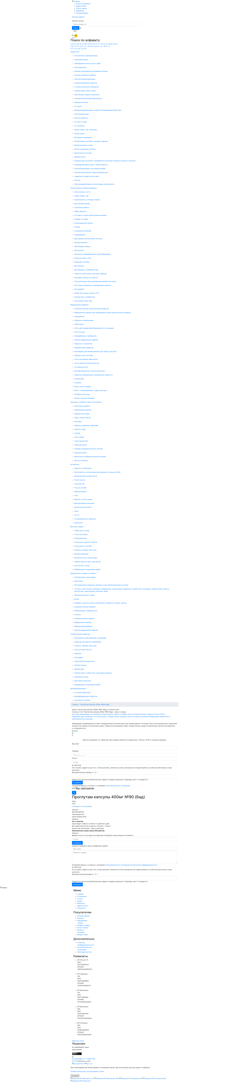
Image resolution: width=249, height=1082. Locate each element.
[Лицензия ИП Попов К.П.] (81, 1081)
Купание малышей (81, 554)
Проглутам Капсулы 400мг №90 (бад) (94, 704)
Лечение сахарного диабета (85, 75)
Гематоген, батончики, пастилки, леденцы (90, 274)
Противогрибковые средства (85, 83)
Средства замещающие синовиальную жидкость (93, 375)
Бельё (76, 599)
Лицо (76, 511)
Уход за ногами (80, 488)
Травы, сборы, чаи (81, 196)
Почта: (74, 758)
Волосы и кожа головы (83, 499)
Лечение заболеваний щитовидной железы (91, 71)
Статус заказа (81, 8)
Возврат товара (83, 925)
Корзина (80, 918)
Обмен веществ (80, 211)
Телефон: (75, 751)
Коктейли (78, 421)
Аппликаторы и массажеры (85, 577)
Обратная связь (78, 1041)
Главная (75, 704)
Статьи (80, 899)
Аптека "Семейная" (83, 4)
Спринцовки (79, 379)
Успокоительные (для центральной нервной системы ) (95, 281)
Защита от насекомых (83, 468)
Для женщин (79, 266)
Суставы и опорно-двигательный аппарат (90, 215)
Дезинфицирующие (78, 688)
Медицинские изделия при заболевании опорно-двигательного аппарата (102, 313)
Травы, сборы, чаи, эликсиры (85, 130)
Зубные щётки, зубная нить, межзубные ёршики (93, 673)
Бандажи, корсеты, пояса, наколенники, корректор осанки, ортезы (100, 603)
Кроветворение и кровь (83, 145)
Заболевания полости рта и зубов (87, 63)
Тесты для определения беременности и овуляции (94, 328)
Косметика (75, 464)
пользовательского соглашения (118, 865)
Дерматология (80, 157)
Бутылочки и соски (81, 565)
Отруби (77, 433)
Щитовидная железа (82, 246)
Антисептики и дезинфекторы (86, 56)
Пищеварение (79, 235)
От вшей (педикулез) (82, 692)
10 (85, 49)
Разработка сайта (84, 1061)
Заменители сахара (81, 414)
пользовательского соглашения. (118, 786)
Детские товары (77, 527)
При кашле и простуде (83, 301)
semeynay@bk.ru (78, 1059)
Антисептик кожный (82, 700)
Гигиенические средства (80, 634)
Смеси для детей (81, 441)
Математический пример (81, 772)
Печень (77, 227)
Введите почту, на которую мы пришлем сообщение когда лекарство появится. (103, 835)
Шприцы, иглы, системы (83, 355)
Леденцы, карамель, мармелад (86, 425)
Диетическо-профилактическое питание (90, 457)
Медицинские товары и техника (83, 573)
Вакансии (81, 903)
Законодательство (84, 952)
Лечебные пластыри (82, 394)
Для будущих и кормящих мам (86, 270)
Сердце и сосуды (81, 219)
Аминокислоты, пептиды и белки (87, 200)
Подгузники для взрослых (84, 661)
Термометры (79, 316)
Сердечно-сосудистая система (86, 176)
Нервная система (81, 102)
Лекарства (75, 52)
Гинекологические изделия (84, 607)
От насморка (79, 126)
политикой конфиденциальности (144, 865)
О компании (82, 896)
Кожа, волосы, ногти (82, 192)
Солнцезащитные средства (85, 519)
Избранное (80, 11)
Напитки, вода (79, 429)
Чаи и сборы (79, 437)
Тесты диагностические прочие (86, 363)
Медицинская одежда (82, 622)
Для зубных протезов (82, 681)
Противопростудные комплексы (86, 95)
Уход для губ (79, 484)
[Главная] (84, 1)
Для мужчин (79, 250)
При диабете (79, 289)
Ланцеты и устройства (83, 344)
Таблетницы (79, 324)
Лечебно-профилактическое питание (88, 449)
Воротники (78, 581)
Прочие (77, 180)
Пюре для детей (80, 445)
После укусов (79, 480)
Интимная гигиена (81, 677)
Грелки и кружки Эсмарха (84, 398)
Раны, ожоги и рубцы (82, 386)
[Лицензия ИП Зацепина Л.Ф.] (131, 1078)
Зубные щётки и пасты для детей (87, 562)
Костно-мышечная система (85, 149)
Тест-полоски (79, 332)
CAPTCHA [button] (77, 765)
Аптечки (77, 615)
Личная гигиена (80, 665)
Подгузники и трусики (83, 546)
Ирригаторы (79, 669)
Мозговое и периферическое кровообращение (92, 254)
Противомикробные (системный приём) (90, 169)
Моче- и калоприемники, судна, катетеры (90, 390)
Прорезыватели (80, 538)
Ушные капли (79, 133)
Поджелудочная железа (83, 223)
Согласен (74, 1076)
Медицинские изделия (79, 305)
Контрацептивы (80, 67)
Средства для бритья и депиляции (87, 642)
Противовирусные (81, 114)
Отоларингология (81, 367)
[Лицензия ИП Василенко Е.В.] (83, 1078)
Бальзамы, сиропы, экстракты (86, 277)
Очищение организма (82, 231)
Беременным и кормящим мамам (87, 569)
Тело (76, 495)
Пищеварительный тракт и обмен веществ (91, 165)
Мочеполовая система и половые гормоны (91, 141)
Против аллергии (81, 118)
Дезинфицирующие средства (85, 696)
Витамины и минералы (83, 137)
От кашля (78, 106)
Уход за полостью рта (83, 650)
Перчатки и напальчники (84, 320)
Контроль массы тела (82, 258)
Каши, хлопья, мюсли (82, 418)
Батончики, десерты (82, 406)
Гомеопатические (81, 60)
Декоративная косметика (84, 503)
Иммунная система (81, 262)
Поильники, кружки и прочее (85, 542)
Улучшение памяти (81, 207)
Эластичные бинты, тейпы (84, 595)
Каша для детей (80, 453)
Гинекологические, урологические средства (91, 309)
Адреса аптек (81, 6)
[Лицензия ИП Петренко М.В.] (154, 1078)
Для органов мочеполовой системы (88, 239)
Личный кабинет (83, 916)
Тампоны (77, 653)
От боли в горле (80, 122)
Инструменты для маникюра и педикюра (90, 638)
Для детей (78, 523)
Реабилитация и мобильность (85, 611)
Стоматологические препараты (86, 87)
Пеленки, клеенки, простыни (85, 550)
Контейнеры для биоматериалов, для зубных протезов (95, 351)
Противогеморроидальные (84, 79)
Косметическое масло (83, 507)
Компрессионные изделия (84, 618)
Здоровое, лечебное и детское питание (86, 402)
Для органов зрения (82, 204)
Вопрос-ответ (82, 935)
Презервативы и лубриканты (85, 336)
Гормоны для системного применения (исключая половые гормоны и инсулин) (105, 161)
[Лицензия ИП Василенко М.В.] (107, 1078)
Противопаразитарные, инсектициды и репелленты (94, 184)
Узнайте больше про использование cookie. (87, 1071)
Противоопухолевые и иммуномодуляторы (91, 172)
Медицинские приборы (83, 626)
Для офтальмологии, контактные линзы (89, 371)
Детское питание (81, 460)
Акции (79, 901)
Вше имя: (75, 744)
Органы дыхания (80, 242)
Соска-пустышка (81, 534)
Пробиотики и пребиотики (84, 297)
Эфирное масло (80, 492)
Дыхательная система (83, 153)
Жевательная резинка (82, 410)
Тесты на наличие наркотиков (86, 359)
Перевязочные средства (83, 348)
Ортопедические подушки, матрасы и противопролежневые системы (101, 585)
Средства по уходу (81, 530)
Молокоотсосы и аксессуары (85, 558)
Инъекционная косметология (85, 476)
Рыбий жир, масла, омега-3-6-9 (86, 293)
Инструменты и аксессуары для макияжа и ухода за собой (97, 472)
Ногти (76, 515)
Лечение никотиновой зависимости (88, 98)
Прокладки (78, 657)
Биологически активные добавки (83, 188)
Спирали (77, 383)
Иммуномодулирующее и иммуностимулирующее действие (97, 110)
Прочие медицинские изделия (86, 340)
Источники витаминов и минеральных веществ (92, 285)
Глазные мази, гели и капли (85, 91)
